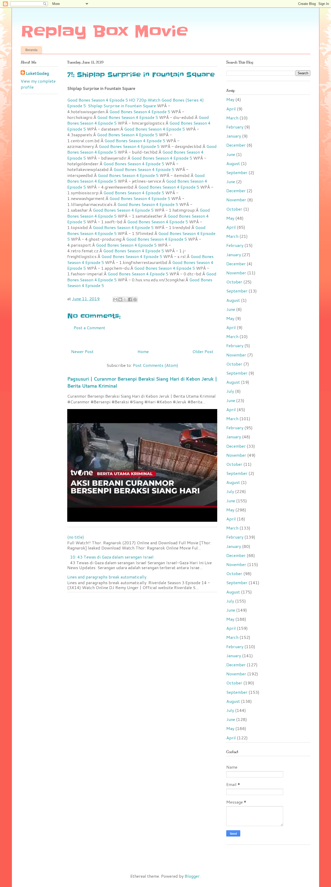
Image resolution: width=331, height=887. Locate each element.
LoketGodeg (37, 73)
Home (143, 351)
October (234, 209)
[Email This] (115, 299)
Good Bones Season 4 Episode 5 (139, 112)
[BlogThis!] (120, 299)
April (231, 109)
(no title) (75, 537)
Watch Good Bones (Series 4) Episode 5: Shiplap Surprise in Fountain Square (135, 103)
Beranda (31, 50)
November (236, 200)
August (233, 163)
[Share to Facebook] (130, 299)
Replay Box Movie (104, 31)
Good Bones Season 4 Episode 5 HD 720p (107, 100)
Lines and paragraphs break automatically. (107, 577)
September (236, 172)
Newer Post (82, 351)
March (232, 118)
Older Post (202, 351)
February (234, 127)
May (230, 99)
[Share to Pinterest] (135, 299)
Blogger (192, 876)
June (230, 154)
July (230, 391)
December (236, 145)
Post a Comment (89, 328)
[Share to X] (125, 299)
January (233, 136)
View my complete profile (38, 84)
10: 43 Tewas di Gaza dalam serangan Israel (112, 557)
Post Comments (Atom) (155, 365)
